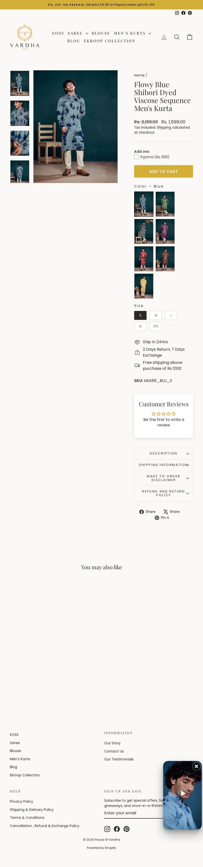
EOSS (58, 33)
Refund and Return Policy (163, 493)
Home (139, 75)
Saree (76, 33)
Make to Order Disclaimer (163, 478)
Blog (73, 40)
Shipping (164, 127)
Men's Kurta (130, 33)
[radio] (143, 204)
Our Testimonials (119, 759)
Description (164, 453)
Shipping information (163, 464)
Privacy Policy (21, 801)
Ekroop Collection (110, 40)
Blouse (101, 33)
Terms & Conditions (27, 817)
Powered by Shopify (101, 848)
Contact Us (114, 751)
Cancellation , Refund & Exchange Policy (44, 825)
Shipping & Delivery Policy (32, 809)
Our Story (112, 743)
